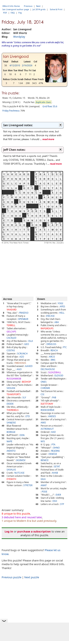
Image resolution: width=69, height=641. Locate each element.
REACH (54, 350)
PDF (5, 12)
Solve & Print (56, 9)
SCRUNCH (22, 353)
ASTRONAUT (47, 428)
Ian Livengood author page (15, 9)
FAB (54, 397)
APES (62, 306)
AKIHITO (11, 450)
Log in (9, 531)
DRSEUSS (51, 344)
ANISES (52, 416)
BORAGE (11, 432)
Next (38, 6)
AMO (43, 422)
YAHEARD (12, 309)
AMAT (44, 485)
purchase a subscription (34, 531)
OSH (54, 501)
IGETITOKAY (47, 403)
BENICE (45, 460)
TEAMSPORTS (14, 394)
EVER (58, 494)
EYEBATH (11, 479)
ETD (28, 416)
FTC (65, 347)
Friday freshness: (11, 110)
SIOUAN (11, 388)
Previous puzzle (11, 577)
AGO (19, 369)
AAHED (29, 366)
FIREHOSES (20, 363)
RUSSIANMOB (14, 378)
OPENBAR (23, 319)
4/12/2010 (15, 65)
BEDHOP (26, 381)
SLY (24, 397)
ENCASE (50, 315)
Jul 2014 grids (39, 9)
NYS (43, 441)
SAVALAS (11, 469)
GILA (43, 479)
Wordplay (19, 36)
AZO (22, 356)
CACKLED (11, 337)
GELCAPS (11, 331)
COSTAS (11, 350)
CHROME (45, 388)
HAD (53, 432)
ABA (56, 322)
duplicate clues (43, 102)
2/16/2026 (27, 65)
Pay (20, 12)
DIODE (10, 403)
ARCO (52, 356)
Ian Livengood (16, 56)
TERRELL (11, 325)
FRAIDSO (23, 312)
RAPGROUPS (47, 328)
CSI (42, 394)
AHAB (55, 472)
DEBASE (53, 454)
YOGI (60, 303)
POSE (44, 491)
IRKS (53, 359)
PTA (53, 444)
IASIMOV (20, 460)
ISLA (30, 341)
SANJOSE (11, 422)
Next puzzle (31, 577)
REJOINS (55, 450)
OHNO (56, 447)
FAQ (13, 12)
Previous (28, 6)
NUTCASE (19, 472)
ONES (44, 381)
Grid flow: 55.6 (50, 106)
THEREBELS (13, 410)
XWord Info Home (11, 6)
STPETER (27, 485)
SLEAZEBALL (54, 372)
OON (22, 435)
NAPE (9, 441)
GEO (26, 344)
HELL (61, 312)
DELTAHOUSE (48, 369)
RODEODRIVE (47, 410)
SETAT (57, 466)
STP (62, 504)
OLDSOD (58, 375)
